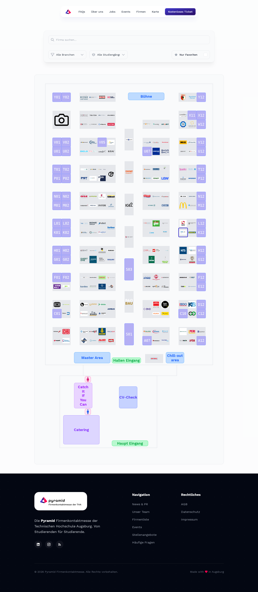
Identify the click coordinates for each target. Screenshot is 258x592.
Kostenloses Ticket (180, 11)
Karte (155, 11)
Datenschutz (190, 512)
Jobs (112, 11)
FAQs (81, 11)
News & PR (140, 504)
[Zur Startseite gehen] (68, 11)
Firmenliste (140, 519)
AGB (184, 504)
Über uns (97, 11)
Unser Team (141, 512)
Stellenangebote (144, 535)
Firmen (141, 11)
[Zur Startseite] (60, 501)
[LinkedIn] (38, 544)
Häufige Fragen (143, 542)
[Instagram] (49, 544)
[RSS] (59, 544)
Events (125, 11)
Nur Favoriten (188, 54)
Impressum (189, 519)
